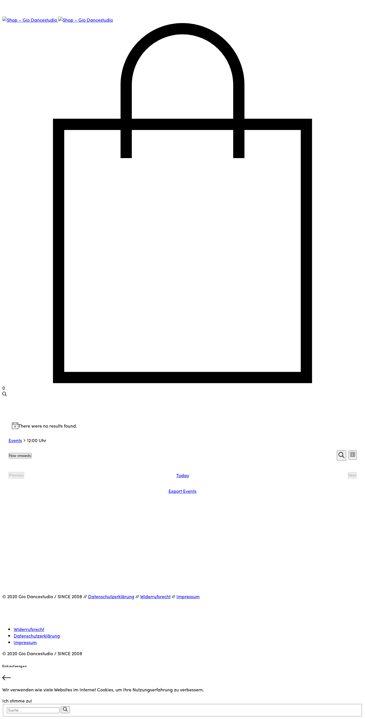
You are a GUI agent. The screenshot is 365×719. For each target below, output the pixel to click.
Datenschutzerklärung (111, 596)
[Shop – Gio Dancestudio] (57, 20)
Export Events (182, 491)
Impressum (188, 596)
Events (15, 440)
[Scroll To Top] (182, 678)
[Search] (65, 709)
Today (182, 475)
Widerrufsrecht (155, 596)
